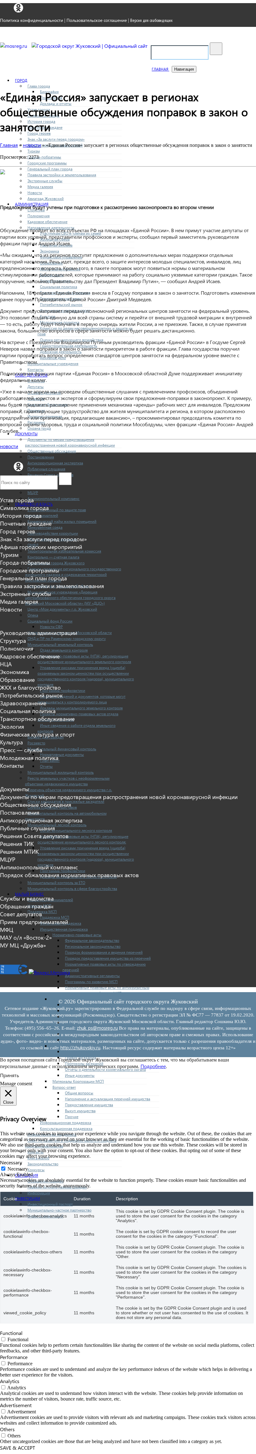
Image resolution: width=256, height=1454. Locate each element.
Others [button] (7, 1429)
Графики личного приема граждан (57, 1187)
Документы (26, 434)
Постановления (40, 457)
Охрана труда (39, 428)
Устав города (17, 500)
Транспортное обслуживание (37, 718)
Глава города (38, 86)
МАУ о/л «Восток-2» (26, 937)
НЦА (6, 664)
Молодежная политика (29, 758)
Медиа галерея (40, 186)
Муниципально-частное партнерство (59, 1210)
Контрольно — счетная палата (53, 557)
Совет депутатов (21, 914)
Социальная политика (58, 286)
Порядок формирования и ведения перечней (104, 952)
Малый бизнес (29, 894)
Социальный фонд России (49, 621)
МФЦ (6, 929)
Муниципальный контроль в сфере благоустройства (72, 888)
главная (160, 69)
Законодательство (42, 1164)
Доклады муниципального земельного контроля (81, 708)
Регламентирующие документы (92, 1051)
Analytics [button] (9, 1381)
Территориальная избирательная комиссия (64, 551)
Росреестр (36, 743)
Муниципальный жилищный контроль (60, 772)
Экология (12, 726)
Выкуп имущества (80, 1110)
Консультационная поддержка (66, 1128)
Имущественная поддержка (64, 929)
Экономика (49, 251)
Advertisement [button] (16, 1405)
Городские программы (47, 163)
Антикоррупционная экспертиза (55, 463)
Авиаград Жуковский (45, 198)
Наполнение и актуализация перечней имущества (107, 1099)
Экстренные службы (44, 180)
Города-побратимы (44, 157)
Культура (11, 742)
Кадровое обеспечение (47, 221)
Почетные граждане (26, 523)
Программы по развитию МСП (91, 981)
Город (21, 80)
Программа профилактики (62, 690)
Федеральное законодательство (92, 940)
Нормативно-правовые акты (76, 934)
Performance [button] (13, 1357)
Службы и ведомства (27, 898)
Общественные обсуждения (51, 451)
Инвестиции (27, 1198)
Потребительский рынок (61, 304)
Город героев (17, 531)
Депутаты (35, 386)
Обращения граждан (45, 1181)
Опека (32, 615)
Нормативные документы (62, 754)
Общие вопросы (79, 1093)
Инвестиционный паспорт (50, 1204)
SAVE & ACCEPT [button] (17, 1447)
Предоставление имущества (89, 1104)
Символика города (24, 508)
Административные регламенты (92, 975)
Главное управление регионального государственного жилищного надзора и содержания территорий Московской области (73, 574)
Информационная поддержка (65, 1122)
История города (21, 515)
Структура (13, 640)
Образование (17, 679)
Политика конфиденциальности (31, 20)
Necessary (17, 1169)
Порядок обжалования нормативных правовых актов (69, 875)
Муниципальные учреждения (52, 363)
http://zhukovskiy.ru (80, 1047)
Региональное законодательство (93, 946)
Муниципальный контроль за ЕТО (56, 882)
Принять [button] (9, 1075)
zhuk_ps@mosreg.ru (97, 1028)
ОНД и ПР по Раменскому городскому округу (66, 638)
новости (9, 446)
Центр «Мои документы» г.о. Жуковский (62, 609)
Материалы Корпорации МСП (78, 1081)
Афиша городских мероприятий (41, 547)
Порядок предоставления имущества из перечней (108, 958)
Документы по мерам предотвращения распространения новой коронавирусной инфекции (119, 797)
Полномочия (38, 215)
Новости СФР (51, 626)
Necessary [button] (11, 1162)
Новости (34, 192)
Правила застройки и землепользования (61, 174)
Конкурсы (36, 1169)
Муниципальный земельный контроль (60, 644)
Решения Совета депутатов (34, 836)
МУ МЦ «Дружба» (23, 945)
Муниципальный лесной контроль (56, 824)
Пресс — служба (21, 750)
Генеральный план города (49, 169)
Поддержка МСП (42, 911)
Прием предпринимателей (34, 922)
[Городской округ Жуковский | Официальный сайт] (90, 45)
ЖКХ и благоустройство (30, 687)
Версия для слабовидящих (151, 20)
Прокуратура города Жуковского (56, 563)
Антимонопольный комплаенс (53, 498)
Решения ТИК (17, 843)
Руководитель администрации (38, 633)
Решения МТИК (19, 851)
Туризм (33, 151)
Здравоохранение (23, 703)
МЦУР (32, 492)
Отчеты (46, 766)
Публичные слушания (46, 469)
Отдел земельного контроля (64, 650)
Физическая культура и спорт (37, 734)
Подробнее (153, 1066)
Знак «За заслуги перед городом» (56, 139)
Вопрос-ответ (64, 1087)
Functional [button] (11, 1333)
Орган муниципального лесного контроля (76, 830)
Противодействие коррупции (52, 533)
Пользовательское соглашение (96, 20)
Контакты (35, 369)
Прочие (71, 1116)
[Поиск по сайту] (216, 48)
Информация (38, 1193)
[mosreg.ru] (14, 45)
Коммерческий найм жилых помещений (61, 521)
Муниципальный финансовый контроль (61, 749)
